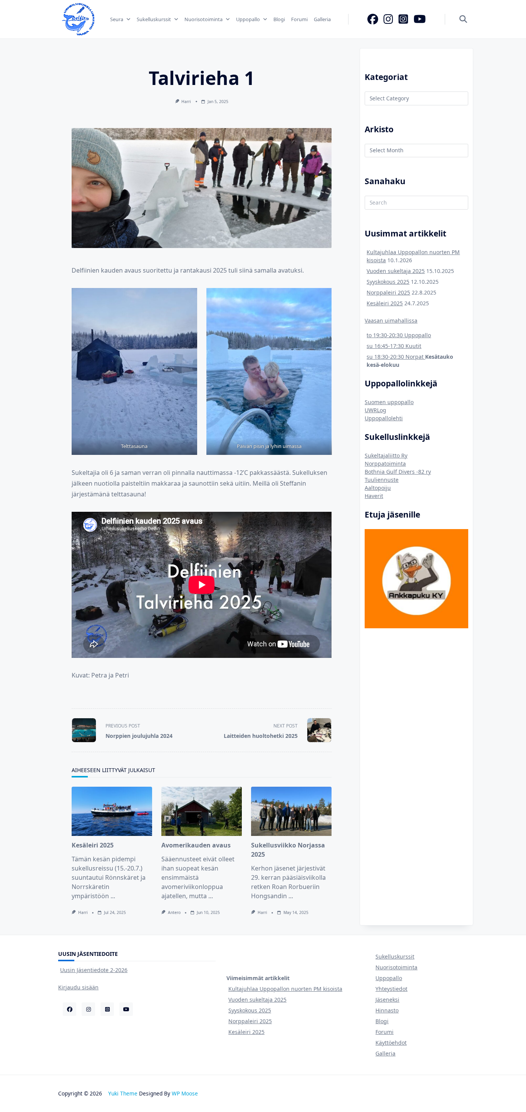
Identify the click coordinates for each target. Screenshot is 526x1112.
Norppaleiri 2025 (388, 292)
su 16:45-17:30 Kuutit (394, 346)
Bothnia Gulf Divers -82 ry (398, 471)
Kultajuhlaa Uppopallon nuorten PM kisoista (285, 988)
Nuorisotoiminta (203, 19)
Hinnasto (387, 1010)
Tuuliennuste (382, 479)
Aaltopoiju (378, 487)
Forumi (299, 19)
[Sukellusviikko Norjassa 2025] (291, 811)
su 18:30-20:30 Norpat (396, 356)
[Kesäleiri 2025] (112, 811)
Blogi (279, 19)
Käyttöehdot (391, 1042)
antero (174, 912)
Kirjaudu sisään (78, 987)
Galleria (322, 19)
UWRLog (375, 410)
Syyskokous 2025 (388, 281)
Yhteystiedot (391, 988)
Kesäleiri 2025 (93, 845)
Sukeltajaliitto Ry (386, 455)
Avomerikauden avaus (196, 845)
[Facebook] (372, 19)
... (113, 896)
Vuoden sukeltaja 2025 (396, 271)
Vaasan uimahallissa (391, 320)
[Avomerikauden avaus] (201, 811)
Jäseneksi (387, 999)
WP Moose (185, 1093)
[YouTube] (420, 19)
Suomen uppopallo (389, 402)
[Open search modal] (463, 19)
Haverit (374, 495)
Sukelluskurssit (154, 19)
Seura (116, 19)
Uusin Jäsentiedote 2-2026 (93, 970)
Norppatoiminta (385, 463)
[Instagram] (388, 19)
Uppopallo (248, 19)
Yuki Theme (122, 1093)
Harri (186, 101)
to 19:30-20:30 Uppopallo (399, 335)
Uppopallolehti (384, 418)
